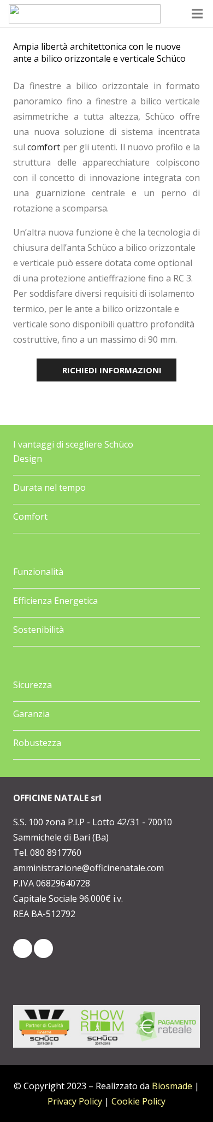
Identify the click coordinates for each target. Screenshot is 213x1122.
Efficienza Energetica (55, 601)
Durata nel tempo (49, 487)
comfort (43, 147)
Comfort (30, 516)
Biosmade (172, 1086)
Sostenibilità (38, 630)
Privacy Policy (75, 1101)
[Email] (22, 948)
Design (27, 459)
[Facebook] (43, 948)
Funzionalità (38, 572)
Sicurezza (32, 685)
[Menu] (197, 13)
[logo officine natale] (85, 14)
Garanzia (31, 714)
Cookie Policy (138, 1101)
